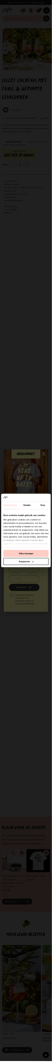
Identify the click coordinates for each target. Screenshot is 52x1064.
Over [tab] (42, 505)
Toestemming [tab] (10, 505)
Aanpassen (24, 561)
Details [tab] (27, 505)
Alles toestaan (26, 553)
